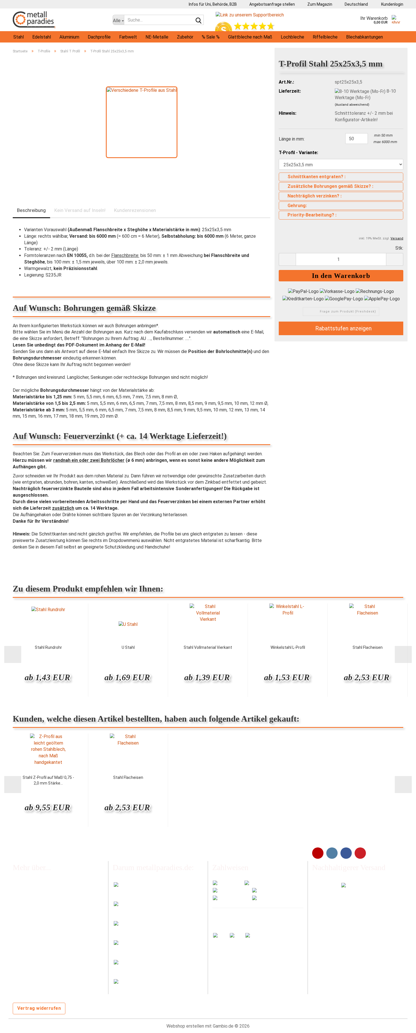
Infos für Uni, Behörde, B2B (212, 4)
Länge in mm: (292, 139)
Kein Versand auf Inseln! (80, 210)
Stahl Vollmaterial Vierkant (208, 647)
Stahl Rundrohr (48, 647)
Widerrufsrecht (28, 931)
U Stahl (128, 647)
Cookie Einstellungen (33, 988)
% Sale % (211, 37)
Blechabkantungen (364, 37)
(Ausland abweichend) (352, 105)
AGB (17, 954)
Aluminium (69, 37)
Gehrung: (297, 205)
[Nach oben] (400, 1024)
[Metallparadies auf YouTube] (317, 853)
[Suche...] (198, 20)
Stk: (399, 248)
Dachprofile (99, 37)
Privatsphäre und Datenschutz (43, 977)
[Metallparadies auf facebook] (346, 853)
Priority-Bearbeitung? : (312, 215)
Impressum (24, 942)
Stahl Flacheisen (368, 647)
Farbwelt (128, 37)
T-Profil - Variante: (298, 152)
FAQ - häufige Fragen (33, 885)
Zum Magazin (319, 4)
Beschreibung (31, 210)
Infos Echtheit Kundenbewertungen (48, 896)
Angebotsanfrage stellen (271, 4)
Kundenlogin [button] (391, 4)
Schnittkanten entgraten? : (317, 176)
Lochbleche (292, 37)
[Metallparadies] (58, 19)
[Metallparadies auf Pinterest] (360, 853)
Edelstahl (41, 37)
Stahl (18, 37)
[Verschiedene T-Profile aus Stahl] (141, 122)
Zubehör (185, 37)
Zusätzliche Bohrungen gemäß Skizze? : (330, 186)
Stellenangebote (29, 919)
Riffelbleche (325, 37)
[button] (354, 4)
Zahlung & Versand (31, 908)
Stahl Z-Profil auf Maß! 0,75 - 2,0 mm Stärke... (48, 780)
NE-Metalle (156, 37)
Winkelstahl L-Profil (288, 647)
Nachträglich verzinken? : (315, 196)
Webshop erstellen (185, 1026)
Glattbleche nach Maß (250, 37)
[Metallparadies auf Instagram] (332, 853)
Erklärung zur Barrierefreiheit (41, 965)
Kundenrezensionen (135, 210)
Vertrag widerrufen (39, 1008)
